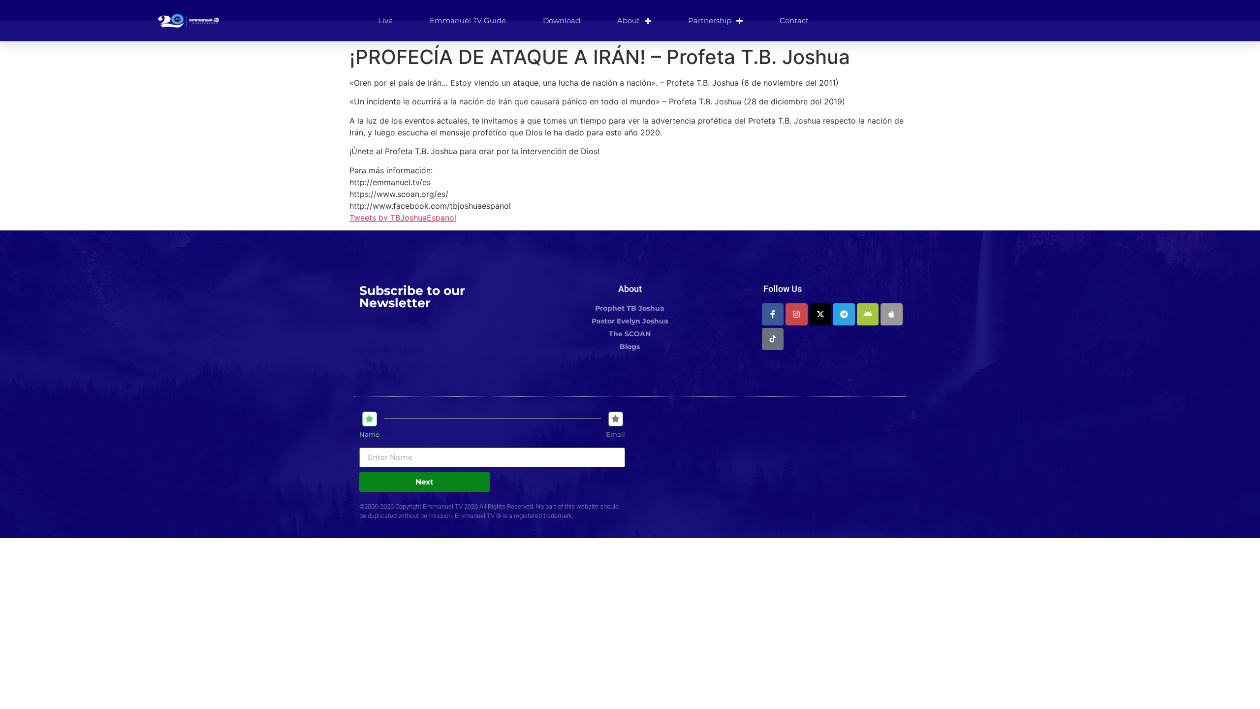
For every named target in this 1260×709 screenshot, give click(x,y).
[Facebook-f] (773, 314)
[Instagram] (797, 314)
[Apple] (892, 314)
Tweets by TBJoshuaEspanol (402, 218)
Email (615, 434)
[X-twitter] (820, 314)
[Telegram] (844, 314)
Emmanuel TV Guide (468, 20)
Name (369, 434)
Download (561, 20)
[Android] (868, 314)
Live (385, 20)
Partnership (709, 20)
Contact (794, 20)
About (628, 20)
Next (424, 481)
